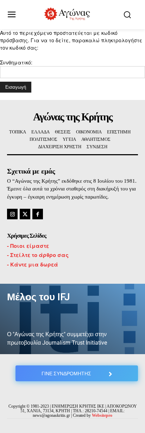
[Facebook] (37, 214)
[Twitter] (25, 214)
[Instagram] (12, 214)
